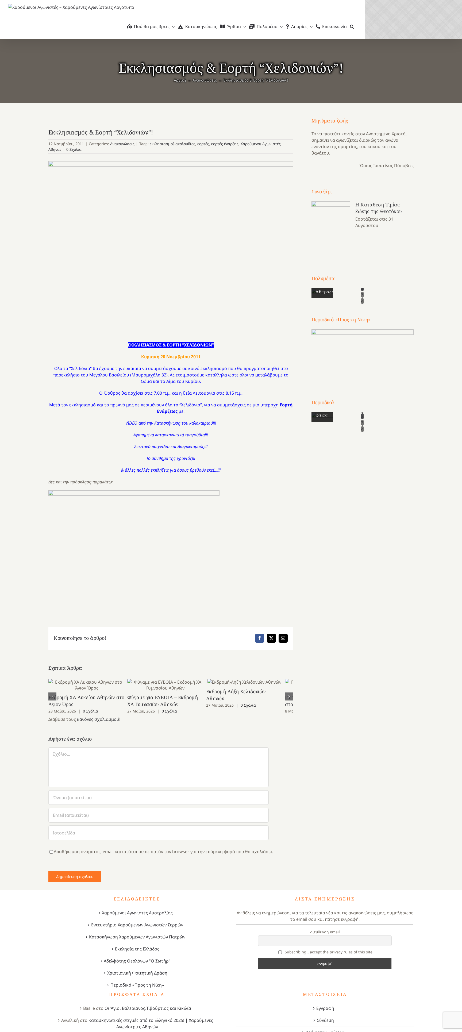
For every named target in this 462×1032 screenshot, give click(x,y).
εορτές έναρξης (224, 143)
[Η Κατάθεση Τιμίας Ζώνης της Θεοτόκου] (330, 228)
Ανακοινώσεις (122, 143)
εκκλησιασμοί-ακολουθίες (172, 143)
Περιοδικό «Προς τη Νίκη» (137, 985)
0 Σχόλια (74, 149)
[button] (352, 26)
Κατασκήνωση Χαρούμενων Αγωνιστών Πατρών (137, 937)
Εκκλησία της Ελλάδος (137, 949)
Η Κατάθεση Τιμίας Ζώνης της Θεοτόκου (378, 207)
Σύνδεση (325, 1020)
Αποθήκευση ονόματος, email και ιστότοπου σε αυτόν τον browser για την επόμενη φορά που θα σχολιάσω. (163, 851)
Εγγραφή (325, 1008)
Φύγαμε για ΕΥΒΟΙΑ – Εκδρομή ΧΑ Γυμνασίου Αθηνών (170, 685)
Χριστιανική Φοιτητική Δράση (137, 973)
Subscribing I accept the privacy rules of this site (328, 951)
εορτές (203, 143)
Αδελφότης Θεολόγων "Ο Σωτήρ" (137, 961)
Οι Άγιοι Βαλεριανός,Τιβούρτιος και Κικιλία (148, 1008)
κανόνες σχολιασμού (98, 719)
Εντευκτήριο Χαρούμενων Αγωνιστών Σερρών (137, 925)
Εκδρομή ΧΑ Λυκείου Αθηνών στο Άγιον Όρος (88, 685)
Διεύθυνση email (325, 931)
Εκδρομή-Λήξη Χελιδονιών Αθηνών (253, 682)
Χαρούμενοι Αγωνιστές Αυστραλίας (137, 913)
